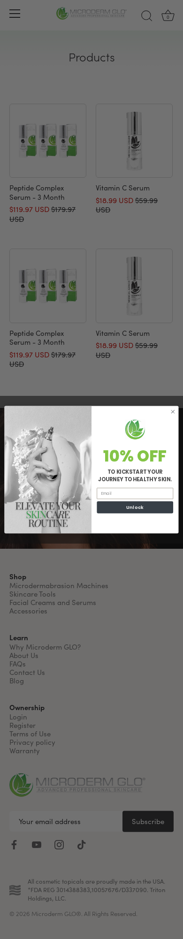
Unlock (135, 507)
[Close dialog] (173, 412)
